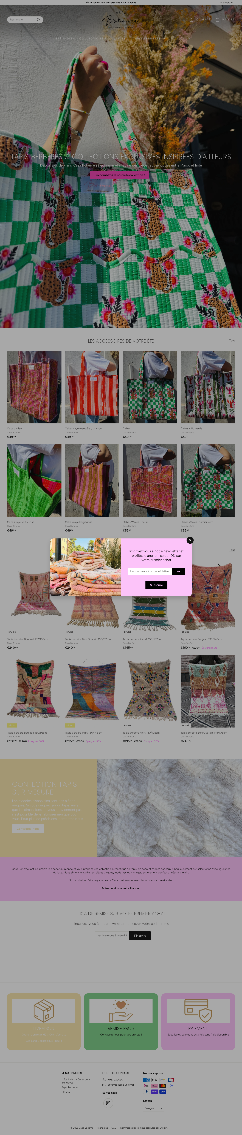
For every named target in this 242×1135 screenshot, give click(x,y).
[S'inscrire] (178, 571)
